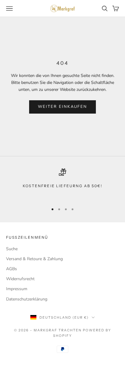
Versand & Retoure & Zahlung (34, 259)
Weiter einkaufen (62, 106)
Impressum (16, 289)
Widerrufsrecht (20, 279)
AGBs (11, 269)
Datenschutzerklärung (26, 299)
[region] (62, 183)
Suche (12, 249)
